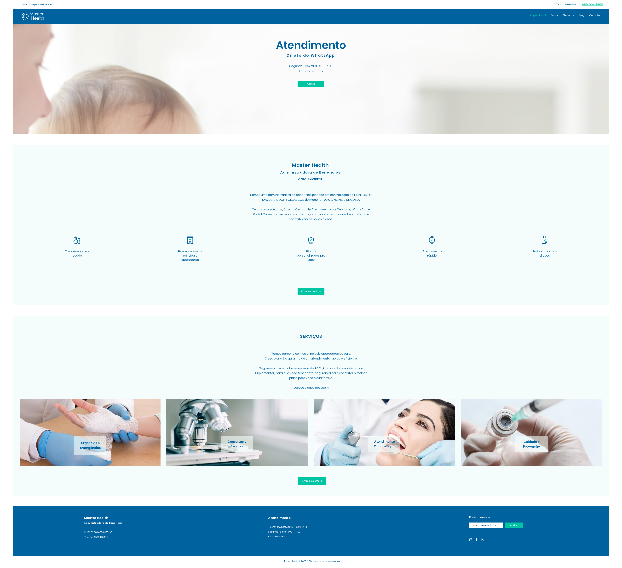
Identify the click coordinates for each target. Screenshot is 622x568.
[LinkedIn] (482, 539)
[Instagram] (471, 539)
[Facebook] (476, 539)
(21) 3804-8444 (299, 527)
